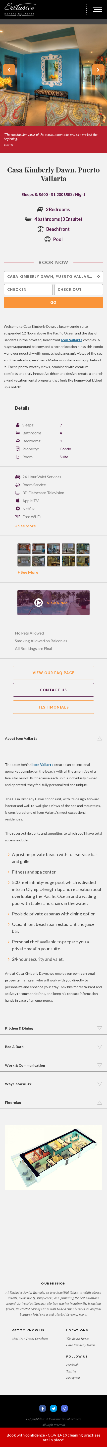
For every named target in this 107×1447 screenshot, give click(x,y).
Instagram (73, 1378)
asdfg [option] (48, 83)
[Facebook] (42, 1408)
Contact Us (53, 690)
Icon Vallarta (71, 340)
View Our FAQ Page (54, 673)
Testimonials (53, 707)
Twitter (71, 1371)
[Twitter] (53, 1408)
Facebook (72, 1365)
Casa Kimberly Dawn (80, 1345)
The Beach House (77, 1339)
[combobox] (53, 276)
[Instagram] (64, 1408)
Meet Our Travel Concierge (30, 1339)
